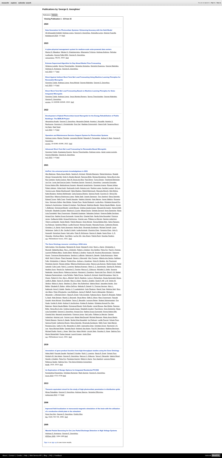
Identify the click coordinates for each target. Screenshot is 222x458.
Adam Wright (81, 331)
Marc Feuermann (64, 213)
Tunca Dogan (99, 180)
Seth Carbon (50, 247)
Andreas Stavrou (81, 392)
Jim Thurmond (111, 261)
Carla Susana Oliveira (80, 194)
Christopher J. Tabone (58, 261)
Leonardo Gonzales (109, 182)
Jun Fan (48, 182)
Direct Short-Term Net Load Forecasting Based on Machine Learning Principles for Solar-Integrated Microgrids (80, 92)
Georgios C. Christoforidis (63, 124)
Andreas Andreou (102, 52)
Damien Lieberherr (110, 219)
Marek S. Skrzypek (69, 298)
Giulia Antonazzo (106, 255)
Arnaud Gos (49, 216)
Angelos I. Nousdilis (97, 121)
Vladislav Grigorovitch (89, 124)
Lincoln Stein (91, 331)
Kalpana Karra (95, 295)
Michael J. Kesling (79, 252)
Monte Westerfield (52, 334)
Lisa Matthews (73, 292)
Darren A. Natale (95, 233)
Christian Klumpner (71, 373)
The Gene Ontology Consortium (80, 362)
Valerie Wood (95, 283)
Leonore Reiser (92, 300)
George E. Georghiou (82, 33)
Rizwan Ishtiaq (112, 185)
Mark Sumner (83, 373)
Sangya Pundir (94, 194)
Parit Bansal (81, 205)
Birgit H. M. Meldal (113, 272)
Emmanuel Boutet (61, 208)
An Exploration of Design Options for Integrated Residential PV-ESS (72, 370)
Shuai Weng (81, 298)
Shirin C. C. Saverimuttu (97, 266)
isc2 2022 (48, 130)
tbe (46, 417)
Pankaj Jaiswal (65, 334)
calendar (21, 3)
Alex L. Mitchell (68, 278)
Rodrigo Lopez (96, 188)
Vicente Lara (82, 219)
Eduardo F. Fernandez (91, 138)
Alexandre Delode (82, 121)
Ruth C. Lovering (67, 266)
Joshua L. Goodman (84, 261)
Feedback (58, 455)
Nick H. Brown (55, 258)
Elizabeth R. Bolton (58, 286)
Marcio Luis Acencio (98, 264)
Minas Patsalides (51, 392)
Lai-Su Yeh (77, 236)
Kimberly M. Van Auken (53, 356)
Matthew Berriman (112, 328)
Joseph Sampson (90, 196)
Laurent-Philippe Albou (53, 252)
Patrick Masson (76, 222)
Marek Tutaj (101, 289)
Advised (54, 15)
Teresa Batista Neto (100, 222)
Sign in (213, 2)
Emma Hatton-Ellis (52, 185)
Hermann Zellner (56, 202)
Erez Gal (77, 124)
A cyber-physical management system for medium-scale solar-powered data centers (78, 49)
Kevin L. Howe (62, 331)
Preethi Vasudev (72, 199)
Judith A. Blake (50, 281)
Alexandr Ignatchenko (85, 185)
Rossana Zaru (50, 326)
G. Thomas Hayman (99, 286)
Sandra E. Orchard (78, 174)
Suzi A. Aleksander (98, 292)
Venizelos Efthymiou (95, 392)
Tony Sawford (103, 196)
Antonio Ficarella (110, 33)
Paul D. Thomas (114, 250)
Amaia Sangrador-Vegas (112, 278)
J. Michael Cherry (60, 295)
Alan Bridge (67, 202)
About (5, 455)
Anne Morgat (87, 222)
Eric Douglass (61, 247)
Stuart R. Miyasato (108, 295)
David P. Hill (99, 281)
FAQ (50, 455)
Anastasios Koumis (65, 152)
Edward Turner (50, 199)
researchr (5, 2)
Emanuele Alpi (56, 177)
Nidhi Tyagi (61, 199)
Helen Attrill (49, 353)
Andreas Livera (68, 33)
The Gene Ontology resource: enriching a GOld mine (66, 244)
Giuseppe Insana (100, 185)
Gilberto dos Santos (106, 258)
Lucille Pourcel (73, 225)
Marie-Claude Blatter (107, 205)
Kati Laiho (70, 233)
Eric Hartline (95, 250)
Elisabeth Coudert (59, 210)
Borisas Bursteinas (99, 177)
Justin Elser (87, 334)
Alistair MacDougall (63, 191)
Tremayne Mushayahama (60, 255)
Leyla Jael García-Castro (61, 182)
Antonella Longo (97, 33)
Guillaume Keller (57, 219)
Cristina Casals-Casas (88, 208)
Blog (45, 455)
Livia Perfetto (68, 275)
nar (46, 239)
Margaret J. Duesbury (86, 272)
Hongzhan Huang (59, 233)
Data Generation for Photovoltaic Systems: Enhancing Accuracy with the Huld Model (78, 30)
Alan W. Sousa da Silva (75, 180)
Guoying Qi (104, 194)
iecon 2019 (49, 376)
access (47, 102)
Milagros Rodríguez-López (64, 196)
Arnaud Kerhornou (70, 219)
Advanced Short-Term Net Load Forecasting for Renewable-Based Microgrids (75, 149)
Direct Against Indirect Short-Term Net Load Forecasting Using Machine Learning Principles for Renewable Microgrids (82, 78)
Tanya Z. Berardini (78, 300)
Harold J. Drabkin (88, 281)
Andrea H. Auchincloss (53, 205)
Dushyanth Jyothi (73, 188)
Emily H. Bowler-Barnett (71, 177)
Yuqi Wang (68, 236)
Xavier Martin (65, 222)
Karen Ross (106, 233)
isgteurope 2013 (51, 395)
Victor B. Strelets (99, 261)
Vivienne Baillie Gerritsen (109, 213)
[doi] (63, 36)
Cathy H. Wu (58, 230)
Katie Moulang (50, 194)
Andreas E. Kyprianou (53, 69)
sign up (54, 442)
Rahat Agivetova (106, 174)
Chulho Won (78, 414)
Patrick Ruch (96, 236)
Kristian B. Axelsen (69, 205)
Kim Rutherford (83, 283)
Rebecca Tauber (51, 362)
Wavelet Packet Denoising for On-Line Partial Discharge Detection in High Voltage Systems (81, 430)
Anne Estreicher (110, 210)
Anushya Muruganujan (103, 252)
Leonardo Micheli (76, 138)
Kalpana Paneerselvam (53, 275)
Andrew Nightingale (64, 194)
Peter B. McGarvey (81, 233)
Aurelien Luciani (108, 188)
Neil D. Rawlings (80, 278)
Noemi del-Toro (100, 272)
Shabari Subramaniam (107, 300)
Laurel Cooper (76, 334)
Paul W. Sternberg (98, 328)
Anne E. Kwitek (58, 289)
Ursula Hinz (78, 216)
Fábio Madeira (76, 191)
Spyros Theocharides (66, 66)
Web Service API (35, 455)
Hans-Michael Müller (56, 328)
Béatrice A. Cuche (73, 210)
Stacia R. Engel (72, 295)
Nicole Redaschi (88, 202)
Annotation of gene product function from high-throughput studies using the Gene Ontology (82, 351)
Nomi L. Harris (99, 247)
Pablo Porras (78, 275)
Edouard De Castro (104, 208)
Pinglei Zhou (71, 261)
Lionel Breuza (74, 208)
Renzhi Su (60, 269)
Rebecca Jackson (70, 272)
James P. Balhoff (85, 292)
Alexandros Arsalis (52, 121)
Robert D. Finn (56, 278)
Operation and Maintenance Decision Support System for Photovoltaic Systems (76, 135)
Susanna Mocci (113, 124)
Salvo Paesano (113, 222)
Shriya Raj (113, 194)
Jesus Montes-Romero (78, 96)
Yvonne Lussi (50, 191)
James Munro (58, 272)
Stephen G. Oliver (70, 283)
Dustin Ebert (67, 252)
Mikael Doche (86, 210)
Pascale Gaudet (60, 353)
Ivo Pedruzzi (49, 225)
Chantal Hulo (88, 216)
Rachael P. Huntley (74, 353)
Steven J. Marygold (80, 258)
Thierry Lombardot (52, 222)
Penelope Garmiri (77, 182)
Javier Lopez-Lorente (109, 152)
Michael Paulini (50, 331)
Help (25, 455)
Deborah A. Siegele (92, 255)
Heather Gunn (50, 269)
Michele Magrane (92, 174)
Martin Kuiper (111, 264)
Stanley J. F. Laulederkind (74, 289)
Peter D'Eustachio (60, 292)
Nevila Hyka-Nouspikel (102, 216)
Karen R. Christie (63, 281)
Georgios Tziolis (51, 83)
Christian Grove (100, 326)
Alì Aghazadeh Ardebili (53, 33)
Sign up (219, 2)
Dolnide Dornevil (98, 210)
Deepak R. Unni (87, 247)
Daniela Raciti (70, 328)
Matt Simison (57, 298)
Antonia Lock (85, 188)
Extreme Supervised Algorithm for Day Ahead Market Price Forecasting (73, 63)
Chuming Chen (93, 230)
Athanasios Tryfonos (88, 52)
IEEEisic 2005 (50, 436)
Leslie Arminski (81, 230)
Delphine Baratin (93, 205)
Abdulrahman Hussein (68, 185)
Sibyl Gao (72, 331)
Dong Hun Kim (50, 414)
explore (14, 3)
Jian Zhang (86, 236)
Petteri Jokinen (50, 188)
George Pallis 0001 (61, 55)
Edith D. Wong (92, 298)
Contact (12, 455)
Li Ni (106, 281)
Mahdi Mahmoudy (88, 191)
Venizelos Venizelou (82, 66)
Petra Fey (104, 250)
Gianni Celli (102, 124)
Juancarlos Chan (87, 326)
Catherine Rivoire (111, 225)
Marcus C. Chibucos (88, 269)
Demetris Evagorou (98, 66)
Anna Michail (74, 83)
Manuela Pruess (98, 225)
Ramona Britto (86, 177)
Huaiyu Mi (90, 252)
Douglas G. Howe (103, 331)
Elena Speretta (114, 196)
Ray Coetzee (50, 180)
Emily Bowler (87, 306)
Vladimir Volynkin (85, 199)
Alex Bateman (50, 174)
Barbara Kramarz (81, 266)
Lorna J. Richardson (94, 278)
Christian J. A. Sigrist (52, 227)
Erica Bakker (66, 300)
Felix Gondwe (84, 295)
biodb (47, 365)
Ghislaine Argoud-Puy (112, 202)
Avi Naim (48, 127)
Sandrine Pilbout (61, 225)
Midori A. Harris (57, 283)
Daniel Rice (49, 196)
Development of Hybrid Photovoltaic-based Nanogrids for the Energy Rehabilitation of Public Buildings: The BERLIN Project (82, 117)
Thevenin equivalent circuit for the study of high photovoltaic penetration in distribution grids (82, 389)
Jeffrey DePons (71, 286)
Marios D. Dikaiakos (52, 52)
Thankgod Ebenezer (112, 180)
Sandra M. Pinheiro (114, 266)
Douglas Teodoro (108, 236)
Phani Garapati (66, 258)
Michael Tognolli (105, 227)
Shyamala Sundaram (91, 227)
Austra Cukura (61, 180)
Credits (19, 455)
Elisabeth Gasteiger (78, 213)
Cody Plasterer (90, 289)
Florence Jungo (78, 314)
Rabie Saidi (79, 196)
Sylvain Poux (77, 202)
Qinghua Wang (58, 236)
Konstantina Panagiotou (54, 373)
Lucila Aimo (99, 202)
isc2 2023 (48, 72)
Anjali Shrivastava (105, 275)
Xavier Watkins (107, 199)
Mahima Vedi (111, 289)
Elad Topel (56, 127)
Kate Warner (96, 199)
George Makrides (112, 66)
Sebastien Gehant (93, 213)
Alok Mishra (113, 191)
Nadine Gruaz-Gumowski (64, 216)
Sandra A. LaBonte (78, 255)
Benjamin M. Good (73, 247)
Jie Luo (117, 188)
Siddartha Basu (57, 250)
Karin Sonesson (67, 227)
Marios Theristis (63, 138)
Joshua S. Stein (106, 138)
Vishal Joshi (61, 188)
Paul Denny (89, 180)
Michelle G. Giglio (103, 269)
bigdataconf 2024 (51, 36)
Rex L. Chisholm (70, 250)
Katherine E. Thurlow (72, 269)
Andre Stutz (78, 227)
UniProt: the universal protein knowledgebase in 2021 (66, 171)
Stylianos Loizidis (51, 66)
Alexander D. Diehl (73, 326)
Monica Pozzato (85, 225)
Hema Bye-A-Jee (113, 177)
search (28, 3)
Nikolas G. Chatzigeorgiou (70, 52)
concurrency (49, 58)
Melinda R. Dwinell (84, 286)
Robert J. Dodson (83, 250)
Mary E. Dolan (75, 281)
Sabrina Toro (115, 331)
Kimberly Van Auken (83, 328)
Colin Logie (56, 266)
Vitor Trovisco (93, 258)
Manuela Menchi (102, 191)
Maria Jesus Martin (63, 174)
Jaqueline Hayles (106, 283)
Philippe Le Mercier (95, 219)
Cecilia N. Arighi (70, 230)
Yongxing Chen (105, 230)
